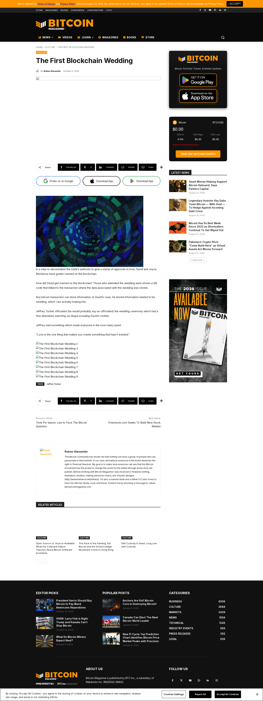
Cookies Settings (174, 694)
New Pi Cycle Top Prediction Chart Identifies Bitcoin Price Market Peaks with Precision (141, 638)
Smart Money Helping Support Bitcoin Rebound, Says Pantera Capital (208, 185)
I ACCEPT (235, 3)
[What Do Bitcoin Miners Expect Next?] (44, 641)
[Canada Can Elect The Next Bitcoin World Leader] (111, 622)
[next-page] (44, 561)
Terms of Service (46, 4)
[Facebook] (200, 10)
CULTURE (50, 47)
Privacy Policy (67, 4)
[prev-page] (38, 561)
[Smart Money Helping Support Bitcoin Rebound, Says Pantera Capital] (177, 186)
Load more (197, 260)
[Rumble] (215, 10)
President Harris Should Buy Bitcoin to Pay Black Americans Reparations (74, 604)
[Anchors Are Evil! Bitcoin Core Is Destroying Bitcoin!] (111, 605)
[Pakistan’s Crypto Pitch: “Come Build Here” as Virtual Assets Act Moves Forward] (177, 246)
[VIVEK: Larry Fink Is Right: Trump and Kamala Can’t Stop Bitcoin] (44, 623)
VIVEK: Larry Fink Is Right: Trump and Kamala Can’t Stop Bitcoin (72, 622)
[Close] (257, 694)
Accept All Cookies (228, 694)
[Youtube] (210, 10)
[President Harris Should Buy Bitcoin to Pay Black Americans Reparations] (44, 605)
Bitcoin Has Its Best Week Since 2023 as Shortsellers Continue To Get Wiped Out (206, 227)
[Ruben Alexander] (38, 71)
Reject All (200, 694)
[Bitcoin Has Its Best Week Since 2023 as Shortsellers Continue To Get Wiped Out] (177, 227)
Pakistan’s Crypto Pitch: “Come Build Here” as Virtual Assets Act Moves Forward (207, 245)
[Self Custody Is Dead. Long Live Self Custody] (140, 525)
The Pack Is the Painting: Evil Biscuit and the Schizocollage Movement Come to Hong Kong (96, 546)
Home (39, 47)
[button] (222, 37)
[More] (161, 167)
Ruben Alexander (52, 71)
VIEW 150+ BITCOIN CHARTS (198, 154)
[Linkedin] (220, 10)
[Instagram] (225, 10)
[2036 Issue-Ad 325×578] (198, 330)
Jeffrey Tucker (54, 384)
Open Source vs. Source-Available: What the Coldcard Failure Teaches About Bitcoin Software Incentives (55, 548)
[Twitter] (205, 10)
